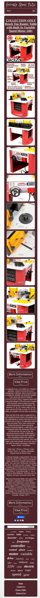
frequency (23, 541)
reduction (20, 559)
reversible (14, 532)
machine (10, 534)
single (28, 570)
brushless (30, 550)
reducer (23, 562)
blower (20, 570)
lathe (18, 534)
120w (19, 566)
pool (27, 559)
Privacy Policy (20, 590)
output (28, 531)
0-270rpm (29, 538)
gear (26, 574)
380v (13, 542)
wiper (9, 563)
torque (15, 563)
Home (21, 583)
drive (10, 558)
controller (18, 546)
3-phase (32, 535)
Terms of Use (21, 593)
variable (26, 554)
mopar (13, 570)
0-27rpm (25, 535)
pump (32, 563)
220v (10, 566)
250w (32, 559)
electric (29, 566)
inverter (12, 537)
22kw (21, 538)
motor (13, 554)
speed (16, 574)
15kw (29, 547)
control (13, 549)
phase (22, 549)
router (21, 532)
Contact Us (21, 587)
